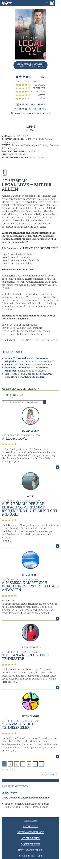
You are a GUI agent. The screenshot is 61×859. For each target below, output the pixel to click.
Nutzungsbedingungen (30, 832)
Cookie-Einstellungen (30, 856)
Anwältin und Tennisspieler (18, 725)
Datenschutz (30, 826)
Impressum (30, 820)
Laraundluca (23, 358)
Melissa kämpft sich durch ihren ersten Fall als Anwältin (30, 586)
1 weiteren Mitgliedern (32, 376)
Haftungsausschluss (30, 850)
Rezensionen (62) (12, 395)
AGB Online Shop (30, 838)
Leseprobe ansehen (32, 104)
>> (41, 763)
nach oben (48, 774)
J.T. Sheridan (14, 180)
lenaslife (9, 376)
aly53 (49, 373)
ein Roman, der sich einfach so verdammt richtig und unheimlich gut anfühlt (30, 509)
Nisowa (9, 364)
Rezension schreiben (32, 109)
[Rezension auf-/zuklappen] (57, 467)
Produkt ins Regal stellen (32, 113)
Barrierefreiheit (30, 844)
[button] (49, 3)
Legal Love (16, 438)
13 (29, 763)
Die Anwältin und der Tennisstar (25, 657)
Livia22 (23, 364)
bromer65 (10, 358)
